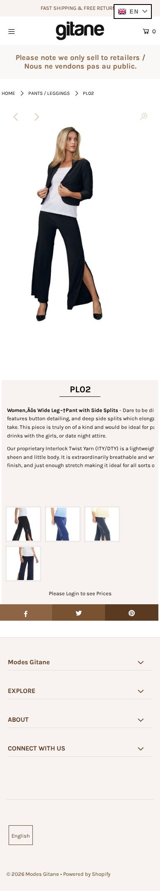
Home (8, 93)
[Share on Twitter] (78, 612)
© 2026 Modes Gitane (33, 874)
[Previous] (16, 117)
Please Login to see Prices (80, 593)
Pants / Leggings (49, 93)
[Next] (36, 117)
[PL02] (144, 117)
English (20, 836)
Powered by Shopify (86, 874)
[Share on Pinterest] (131, 612)
